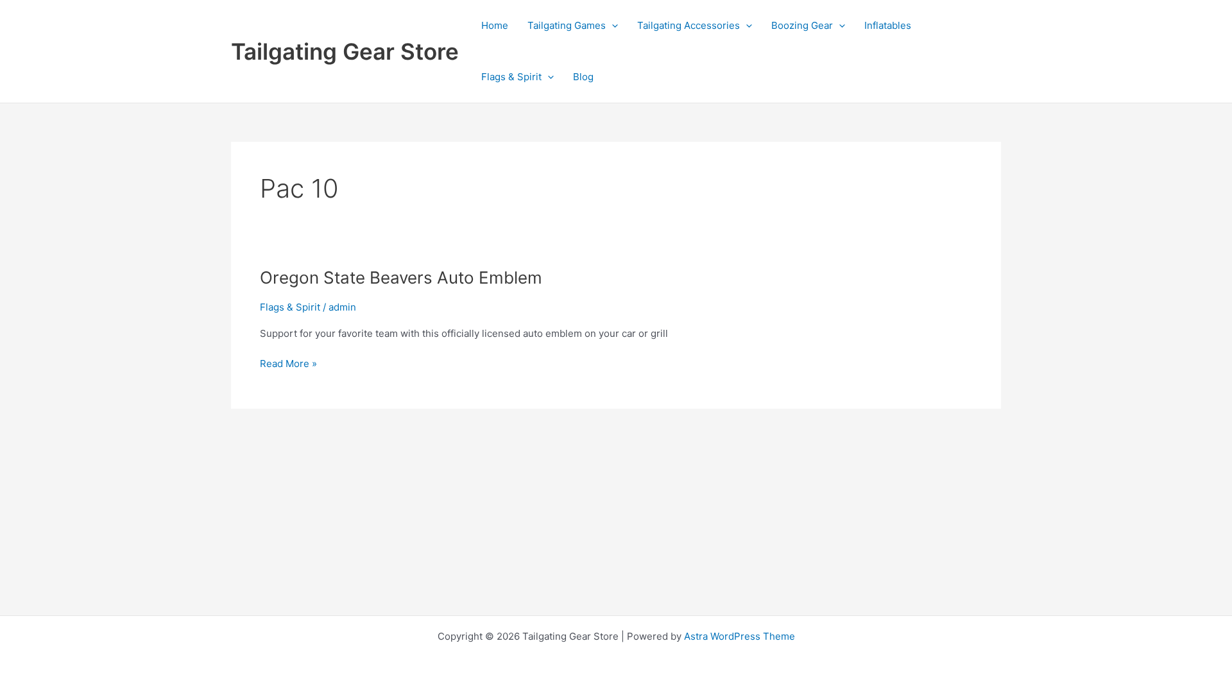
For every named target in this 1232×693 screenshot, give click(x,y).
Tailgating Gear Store (345, 51)
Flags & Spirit (511, 77)
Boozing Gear (802, 25)
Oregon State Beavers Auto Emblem (401, 277)
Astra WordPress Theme (739, 636)
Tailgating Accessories (688, 25)
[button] (612, 25)
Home (494, 25)
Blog (583, 77)
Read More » (288, 364)
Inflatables (887, 25)
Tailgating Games (566, 25)
